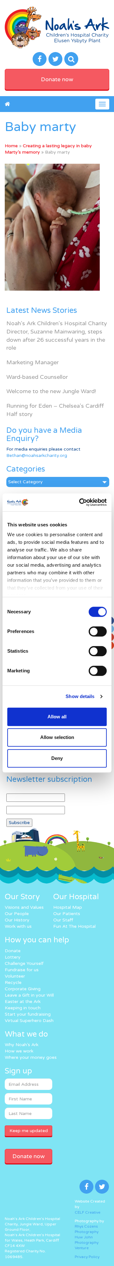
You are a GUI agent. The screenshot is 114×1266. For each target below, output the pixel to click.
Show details (80, 696)
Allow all (57, 716)
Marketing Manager (32, 362)
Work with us (18, 926)
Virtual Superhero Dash (29, 1020)
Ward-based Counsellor (37, 376)
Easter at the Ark (23, 1001)
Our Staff (63, 920)
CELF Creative (87, 1212)
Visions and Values (24, 907)
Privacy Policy (87, 1257)
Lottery (13, 957)
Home (11, 145)
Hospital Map (67, 907)
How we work (19, 1051)
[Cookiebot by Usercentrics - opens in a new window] (80, 502)
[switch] (98, 631)
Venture (82, 1248)
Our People (17, 913)
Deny (57, 758)
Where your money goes (31, 1057)
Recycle (13, 982)
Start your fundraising (28, 1014)
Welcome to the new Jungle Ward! (51, 391)
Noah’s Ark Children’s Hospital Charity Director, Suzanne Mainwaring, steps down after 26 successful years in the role (56, 335)
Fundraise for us (22, 970)
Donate (13, 950)
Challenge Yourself (24, 963)
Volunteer (15, 976)
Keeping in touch (23, 1008)
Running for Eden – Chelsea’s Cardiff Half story (55, 410)
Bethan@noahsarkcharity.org (36, 455)
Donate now (57, 79)
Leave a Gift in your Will (29, 995)
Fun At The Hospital (74, 926)
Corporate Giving (23, 989)
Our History (17, 920)
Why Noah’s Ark (21, 1044)
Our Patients (66, 913)
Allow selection (57, 737)
